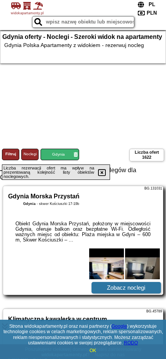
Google (119, 326)
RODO (131, 343)
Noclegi (30, 154)
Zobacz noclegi (126, 287)
